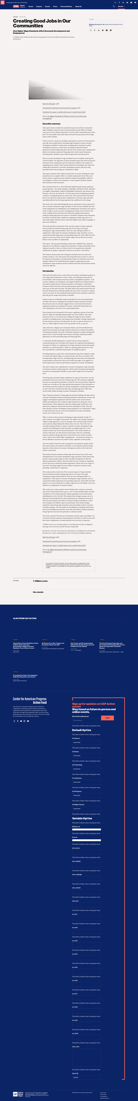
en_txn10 (75, 1033)
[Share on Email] (131, 2)
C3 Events (75, 751)
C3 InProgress (77, 791)
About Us (78, 6)
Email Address (80, 716)
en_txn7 (74, 993)
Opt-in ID (75, 1073)
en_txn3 (74, 940)
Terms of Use (103, 1092)
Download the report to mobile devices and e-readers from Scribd (64, 112)
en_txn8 (74, 1007)
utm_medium (76, 861)
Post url (74, 837)
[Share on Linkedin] (123, 2)
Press (55, 6)
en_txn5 (74, 967)
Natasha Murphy (16, 680)
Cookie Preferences (104, 1098)
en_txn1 (74, 914)
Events (47, 6)
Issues (31, 6)
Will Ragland (78, 650)
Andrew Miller (61, 648)
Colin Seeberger (45, 648)
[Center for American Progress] (3, 3)
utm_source (76, 848)
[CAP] (18, 1094)
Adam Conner (16, 651)
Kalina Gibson (102, 651)
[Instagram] (24, 721)
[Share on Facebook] (119, 2)
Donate (120, 6)
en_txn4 (74, 954)
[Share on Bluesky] (127, 2)
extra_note (75, 1046)
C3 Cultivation (77, 778)
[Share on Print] (135, 2)
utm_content (76, 888)
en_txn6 (74, 980)
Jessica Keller (109, 651)
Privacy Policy (103, 1094)
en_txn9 (74, 1020)
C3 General (76, 738)
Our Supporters (103, 1096)
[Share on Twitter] (115, 2)
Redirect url (76, 826)
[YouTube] (21, 721)
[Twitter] (14, 721)
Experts (39, 6)
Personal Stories (66, 6)
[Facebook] (17, 721)
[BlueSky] (28, 721)
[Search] (114, 7)
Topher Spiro (24, 680)
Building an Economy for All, (97, 24)
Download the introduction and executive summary (60, 108)
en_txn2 (74, 927)
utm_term (75, 901)
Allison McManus (53, 648)
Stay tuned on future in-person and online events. (94, 708)
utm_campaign (77, 874)
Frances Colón (116, 651)
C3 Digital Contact (78, 804)
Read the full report (49, 104)
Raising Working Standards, (112, 24)
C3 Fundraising (77, 765)
